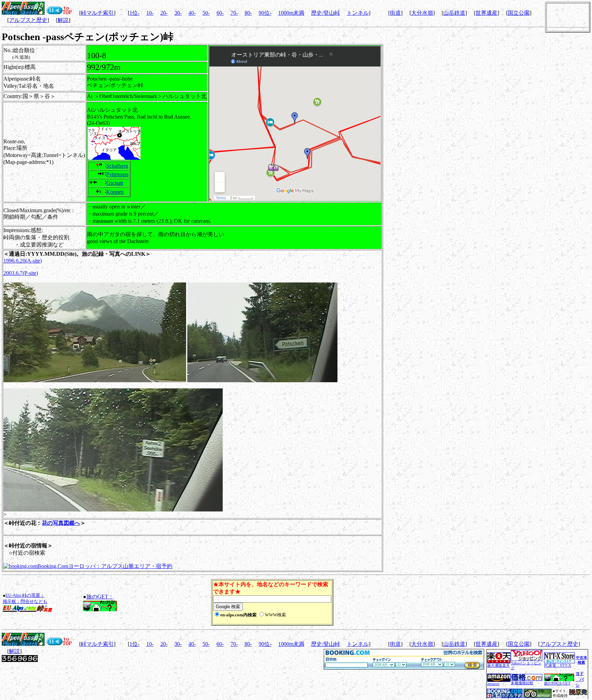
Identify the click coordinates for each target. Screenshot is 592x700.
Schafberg (117, 166)
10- (149, 13)
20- (164, 13)
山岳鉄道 (454, 13)
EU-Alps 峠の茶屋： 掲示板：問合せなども (25, 598)
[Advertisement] (415, 602)
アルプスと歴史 (28, 20)
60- (220, 13)
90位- (265, 13)
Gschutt (114, 183)
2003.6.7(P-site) (20, 273)
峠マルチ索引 (97, 13)
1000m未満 (291, 13)
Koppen (115, 192)
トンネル (358, 13)
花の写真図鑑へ (61, 523)
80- (248, 13)
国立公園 (519, 13)
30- (178, 13)
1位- (134, 13)
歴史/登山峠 (325, 13)
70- (234, 13)
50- (206, 13)
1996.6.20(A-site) (22, 261)
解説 (63, 20)
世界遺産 (486, 13)
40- (192, 13)
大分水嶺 (422, 13)
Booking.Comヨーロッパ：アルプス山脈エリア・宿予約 (104, 566)
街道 (395, 13)
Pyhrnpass (117, 174)
